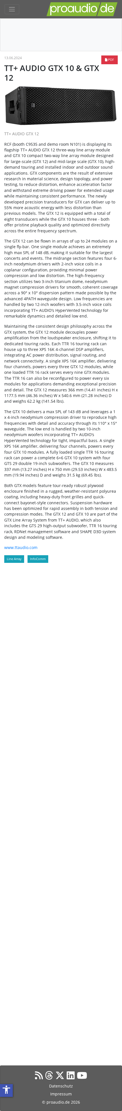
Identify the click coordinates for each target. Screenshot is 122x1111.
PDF (110, 59)
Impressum (61, 1094)
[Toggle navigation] (12, 9)
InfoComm (38, 559)
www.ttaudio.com (20, 547)
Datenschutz (61, 1086)
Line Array (14, 559)
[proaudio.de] (82, 9)
